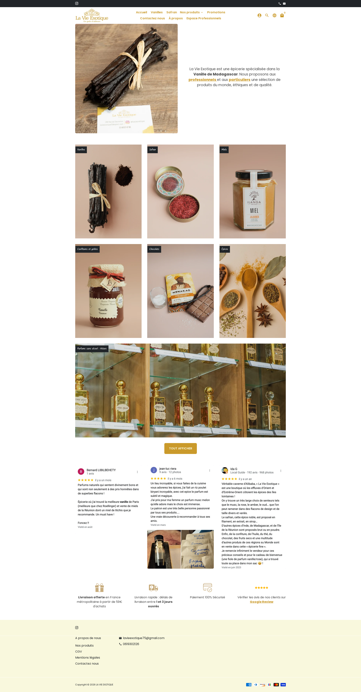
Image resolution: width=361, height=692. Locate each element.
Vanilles (157, 12)
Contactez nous (152, 18)
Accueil (141, 12)
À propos (176, 18)
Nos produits (191, 12)
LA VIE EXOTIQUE (104, 684)
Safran (171, 12)
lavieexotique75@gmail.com (142, 638)
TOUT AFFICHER (180, 448)
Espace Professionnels (204, 18)
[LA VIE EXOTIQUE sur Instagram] (76, 3)
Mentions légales (87, 657)
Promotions (216, 12)
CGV (78, 651)
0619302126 (129, 644)
